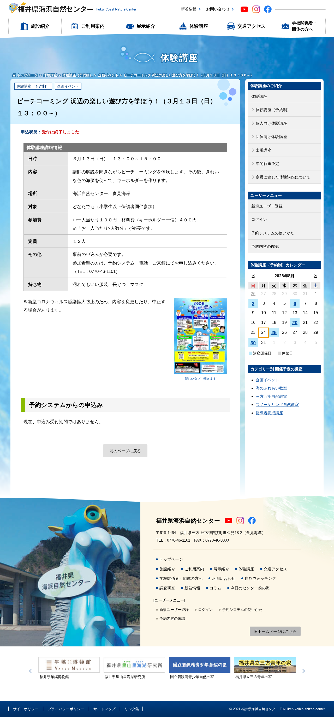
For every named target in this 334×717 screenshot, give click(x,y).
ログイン (259, 219)
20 (294, 322)
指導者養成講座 (269, 413)
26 (253, 293)
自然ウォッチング (260, 578)
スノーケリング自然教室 (277, 404)
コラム (215, 588)
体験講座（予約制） (33, 86)
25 (274, 332)
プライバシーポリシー (66, 709)
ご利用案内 (93, 26)
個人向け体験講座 (271, 123)
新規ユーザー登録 (267, 206)
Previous (31, 671)
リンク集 (131, 709)
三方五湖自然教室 (271, 396)
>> (315, 275)
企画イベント (68, 86)
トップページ (171, 559)
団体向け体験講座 (271, 136)
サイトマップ (104, 709)
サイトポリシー (26, 709)
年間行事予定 (267, 163)
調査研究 (167, 588)
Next (302, 671)
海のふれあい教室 (271, 388)
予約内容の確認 (265, 246)
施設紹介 (40, 26)
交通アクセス (251, 26)
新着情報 (188, 9)
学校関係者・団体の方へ (304, 26)
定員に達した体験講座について (283, 177)
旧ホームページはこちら (275, 631)
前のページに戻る (125, 451)
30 (253, 342)
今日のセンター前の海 (250, 588)
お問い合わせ (218, 9)
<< (253, 275)
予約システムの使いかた (272, 233)
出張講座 (263, 150)
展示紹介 (145, 26)
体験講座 (198, 26)
